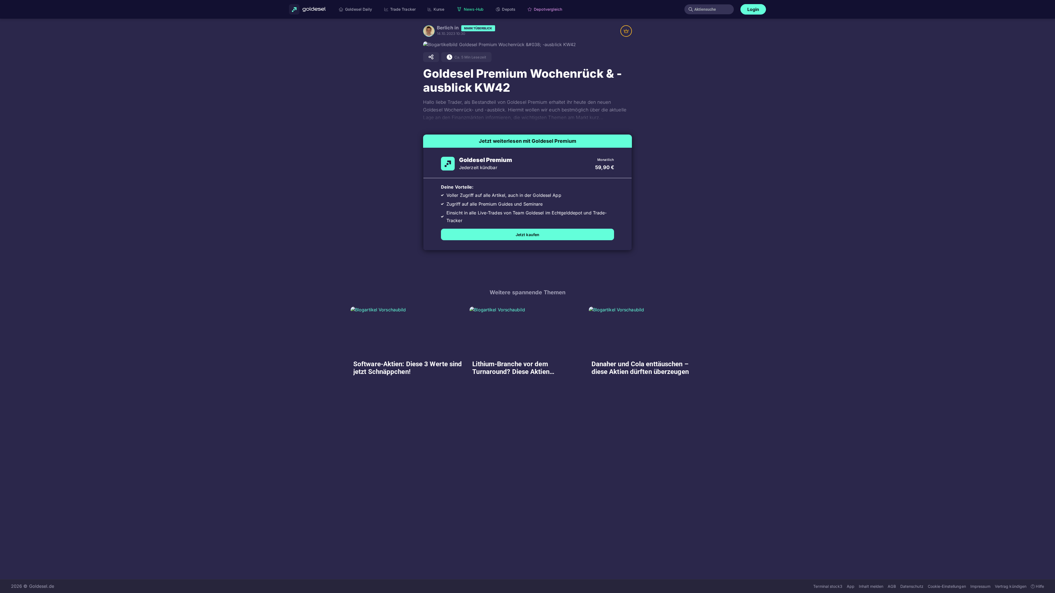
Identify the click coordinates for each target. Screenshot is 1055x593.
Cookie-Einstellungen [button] (947, 586)
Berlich (445, 27)
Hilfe (1039, 586)
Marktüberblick (478, 28)
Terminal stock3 (827, 586)
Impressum (980, 586)
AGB (892, 586)
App (850, 586)
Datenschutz (911, 586)
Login (753, 9)
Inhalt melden (871, 586)
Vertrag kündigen (1011, 586)
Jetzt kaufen (527, 234)
